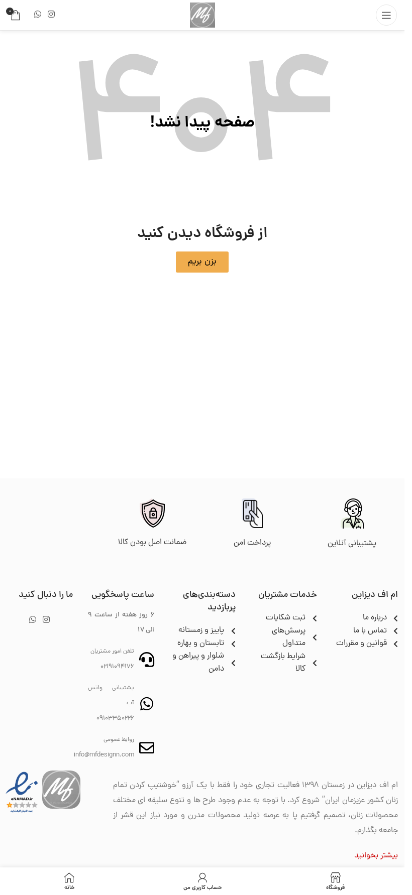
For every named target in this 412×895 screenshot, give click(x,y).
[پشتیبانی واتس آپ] (146, 703)
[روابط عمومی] (146, 747)
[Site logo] (202, 16)
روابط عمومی (119, 739)
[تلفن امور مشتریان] (146, 659)
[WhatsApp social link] (37, 15)
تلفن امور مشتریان (112, 651)
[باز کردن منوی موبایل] (386, 15)
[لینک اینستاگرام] (51, 15)
